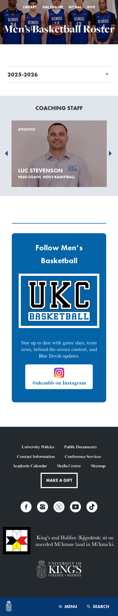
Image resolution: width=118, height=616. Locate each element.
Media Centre (69, 466)
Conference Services (83, 456)
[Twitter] (59, 506)
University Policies (38, 447)
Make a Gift (59, 480)
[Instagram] (42, 506)
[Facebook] (26, 506)
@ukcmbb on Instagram (59, 382)
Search (100, 606)
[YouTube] (75, 506)
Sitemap (98, 466)
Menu (70, 606)
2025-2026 (22, 74)
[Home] (9, 606)
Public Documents (80, 447)
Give (91, 7)
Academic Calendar (30, 466)
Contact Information (36, 456)
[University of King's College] (58, 569)
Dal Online (53, 7)
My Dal (75, 7)
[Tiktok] (91, 506)
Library (30, 7)
